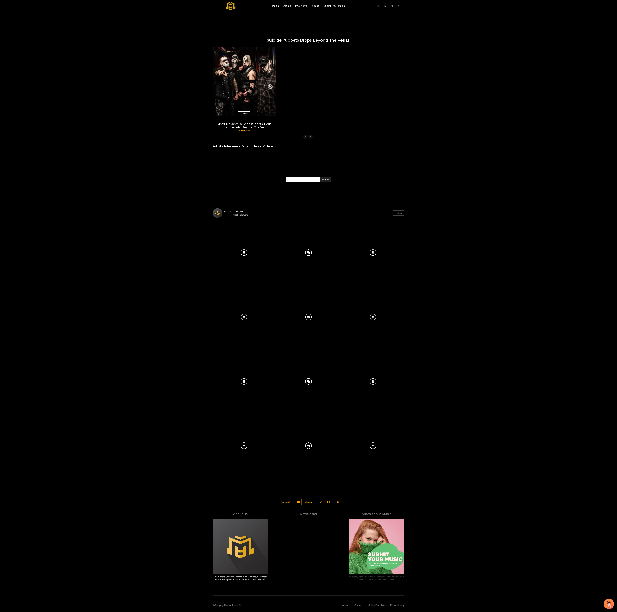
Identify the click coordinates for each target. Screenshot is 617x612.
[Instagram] (378, 6)
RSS (328, 502)
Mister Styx (244, 130)
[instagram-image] (244, 251)
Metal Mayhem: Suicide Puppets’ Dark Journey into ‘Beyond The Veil (244, 126)
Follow (399, 212)
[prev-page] (305, 137)
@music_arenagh (234, 211)
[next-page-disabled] (310, 137)
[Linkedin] (385, 6)
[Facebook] (371, 6)
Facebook (286, 502)
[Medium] (391, 6)
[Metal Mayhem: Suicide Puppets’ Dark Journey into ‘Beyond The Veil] (244, 81)
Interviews (244, 113)
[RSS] (321, 502)
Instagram (308, 502)
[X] (398, 6)
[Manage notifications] (610, 606)
